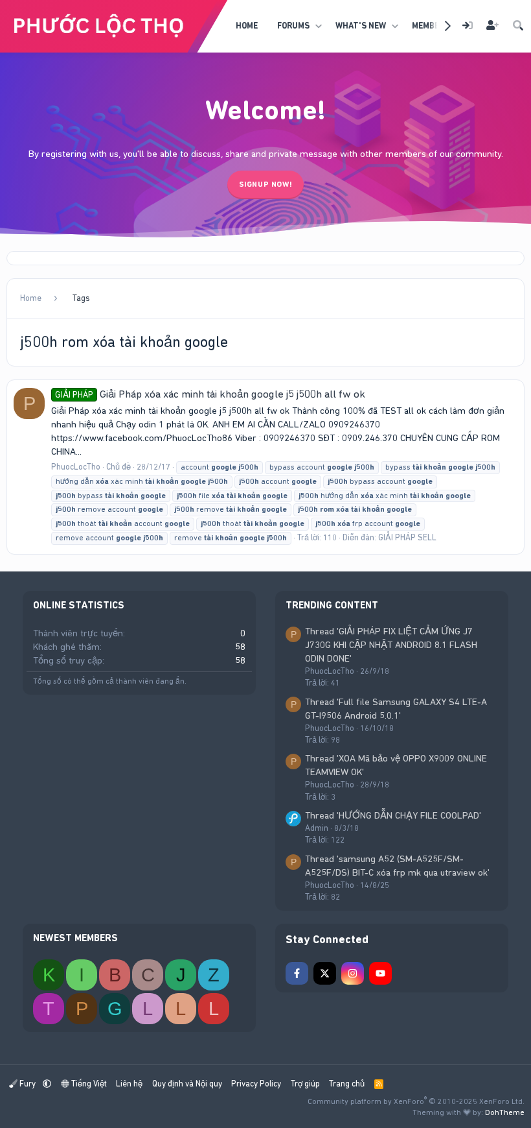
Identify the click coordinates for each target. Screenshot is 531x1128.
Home (247, 25)
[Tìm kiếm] (518, 26)
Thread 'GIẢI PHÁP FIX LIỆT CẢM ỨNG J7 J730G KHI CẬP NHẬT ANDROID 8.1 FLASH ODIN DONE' (391, 644)
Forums (293, 25)
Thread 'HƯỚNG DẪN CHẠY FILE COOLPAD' (393, 815)
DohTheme (505, 1112)
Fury (27, 1083)
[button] (318, 26)
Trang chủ (347, 1083)
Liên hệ (129, 1083)
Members (430, 25)
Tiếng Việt (88, 1083)
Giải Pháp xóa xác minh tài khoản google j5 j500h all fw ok (210, 393)
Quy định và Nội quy (187, 1083)
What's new (360, 25)
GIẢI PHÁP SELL (407, 537)
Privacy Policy (256, 1083)
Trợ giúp (305, 1083)
